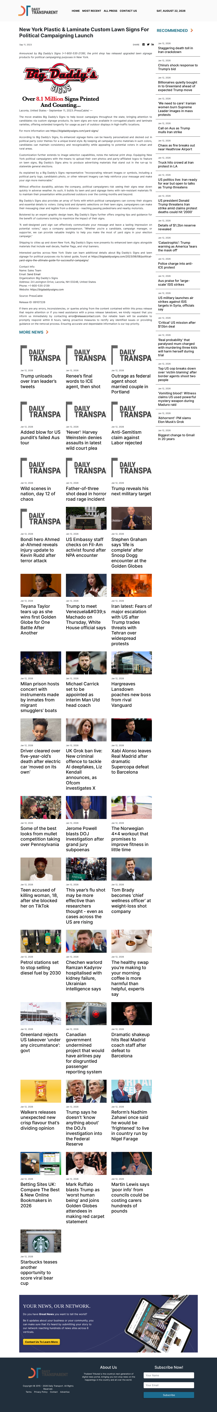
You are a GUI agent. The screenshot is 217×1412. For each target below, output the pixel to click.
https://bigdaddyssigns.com (47, 289)
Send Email (34, 274)
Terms (29, 1392)
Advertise (64, 1392)
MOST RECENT (91, 10)
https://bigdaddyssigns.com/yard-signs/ (74, 130)
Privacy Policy (40, 1392)
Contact (54, 1392)
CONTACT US (128, 10)
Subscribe (169, 1395)
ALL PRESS (110, 10)
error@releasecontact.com (84, 316)
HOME (76, 10)
